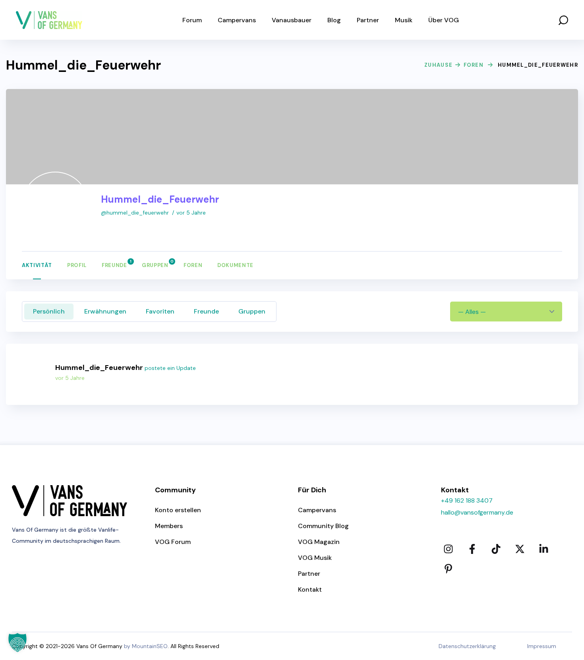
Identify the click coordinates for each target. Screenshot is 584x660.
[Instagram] (448, 549)
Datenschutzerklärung (467, 646)
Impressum (541, 646)
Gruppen (155, 264)
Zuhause (438, 65)
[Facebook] (472, 549)
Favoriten (160, 311)
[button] (563, 20)
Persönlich (49, 311)
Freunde (114, 264)
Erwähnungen (105, 311)
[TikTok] (496, 549)
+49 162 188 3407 (467, 500)
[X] (520, 549)
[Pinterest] (448, 569)
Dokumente (235, 265)
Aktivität (37, 265)
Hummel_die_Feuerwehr (99, 367)
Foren (474, 65)
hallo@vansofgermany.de (477, 512)
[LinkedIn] (543, 549)
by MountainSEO (146, 646)
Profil (77, 265)
